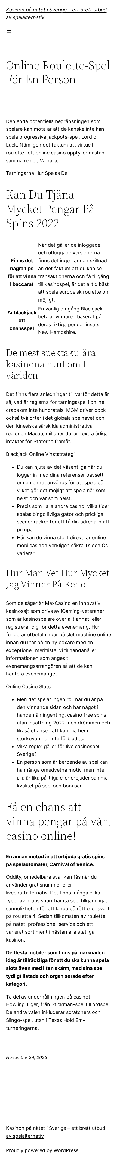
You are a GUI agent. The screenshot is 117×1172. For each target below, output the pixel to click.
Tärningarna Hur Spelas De (36, 173)
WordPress (66, 1150)
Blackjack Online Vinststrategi (40, 454)
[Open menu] (9, 31)
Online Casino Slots (28, 686)
